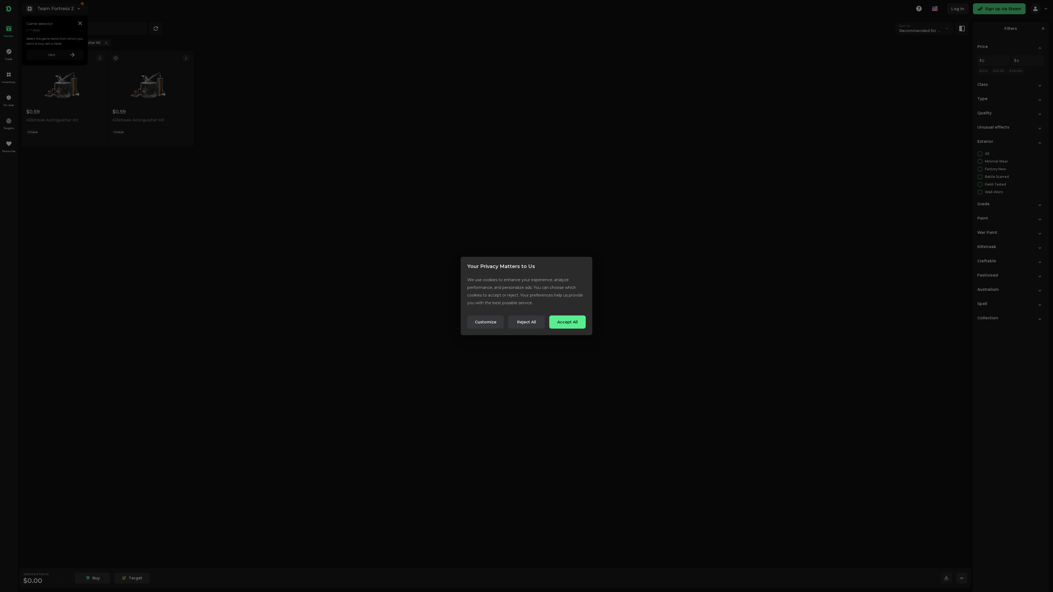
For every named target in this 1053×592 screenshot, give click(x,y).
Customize (485, 322)
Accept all (567, 322)
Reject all (526, 322)
